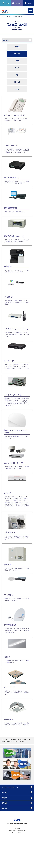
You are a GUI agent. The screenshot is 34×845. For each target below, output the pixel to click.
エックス (22, 741)
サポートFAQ (14, 739)
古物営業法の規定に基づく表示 (10, 741)
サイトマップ (5, 739)
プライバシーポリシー (24, 739)
